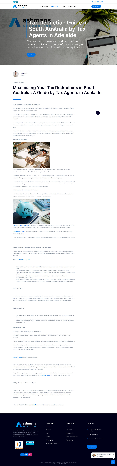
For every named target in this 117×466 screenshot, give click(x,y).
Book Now (96, 6)
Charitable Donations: (19, 231)
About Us (54, 6)
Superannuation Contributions (21, 225)
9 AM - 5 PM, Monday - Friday (96, 430)
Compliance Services (72, 436)
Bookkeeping (69, 433)
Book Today (92, 446)
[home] (20, 6)
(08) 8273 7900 (94, 435)
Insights (63, 6)
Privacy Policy (50, 440)
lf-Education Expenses (24, 259)
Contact (48, 436)
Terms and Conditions (52, 443)
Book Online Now (33, 404)
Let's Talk (31, 54)
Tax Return (69, 429)
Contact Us (72, 6)
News (47, 433)
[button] (45, 6)
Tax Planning (69, 440)
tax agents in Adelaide (45, 375)
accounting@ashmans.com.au (96, 438)
